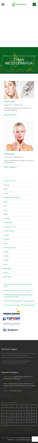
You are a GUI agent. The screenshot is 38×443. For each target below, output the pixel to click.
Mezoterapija (9, 101)
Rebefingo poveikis (15, 390)
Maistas (6, 214)
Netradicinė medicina (10, 226)
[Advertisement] (19, 28)
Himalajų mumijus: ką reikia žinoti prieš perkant (17, 290)
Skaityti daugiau (10, 114)
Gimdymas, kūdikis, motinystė (12, 197)
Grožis (6, 201)
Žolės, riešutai (8, 277)
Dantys (6, 193)
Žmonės (6, 272)
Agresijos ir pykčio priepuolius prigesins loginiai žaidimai (19, 385)
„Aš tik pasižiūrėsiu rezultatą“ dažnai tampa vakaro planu (19, 305)
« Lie (2, 426)
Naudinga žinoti (8, 222)
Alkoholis (6, 185)
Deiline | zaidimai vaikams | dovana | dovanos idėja (18, 383)
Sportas (6, 251)
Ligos (5, 210)
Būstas (6, 189)
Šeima (5, 243)
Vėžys (5, 264)
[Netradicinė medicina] (19, 4)
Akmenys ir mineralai (9, 180)
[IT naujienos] (11, 318)
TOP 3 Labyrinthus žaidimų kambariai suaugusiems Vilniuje (18, 285)
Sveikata (6, 256)
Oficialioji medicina (9, 231)
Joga (5, 206)
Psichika (6, 235)
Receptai (6, 239)
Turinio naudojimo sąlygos (22, 439)
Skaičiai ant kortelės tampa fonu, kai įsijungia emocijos (19, 301)
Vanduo (6, 260)
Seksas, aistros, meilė (10, 247)
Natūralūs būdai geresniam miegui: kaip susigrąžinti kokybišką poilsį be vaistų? (18, 295)
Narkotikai (7, 218)
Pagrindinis (11, 439)
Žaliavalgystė (7, 268)
